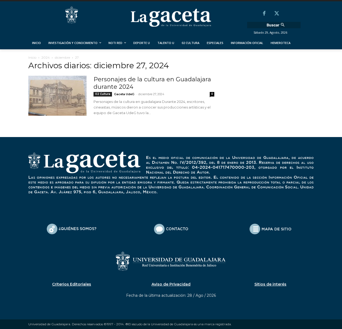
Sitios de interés (270, 284)
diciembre (62, 57)
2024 (45, 57)
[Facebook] (264, 14)
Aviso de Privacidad (171, 284)
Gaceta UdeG (124, 94)
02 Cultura (102, 94)
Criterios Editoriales (71, 284)
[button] (276, 25)
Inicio (32, 57)
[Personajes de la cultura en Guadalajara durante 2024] (57, 96)
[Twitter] (276, 14)
